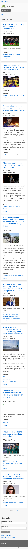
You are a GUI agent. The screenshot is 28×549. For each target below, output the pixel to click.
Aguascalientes (13, 381)
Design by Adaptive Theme (22, 547)
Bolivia (4, 461)
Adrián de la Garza (15, 318)
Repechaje (16, 461)
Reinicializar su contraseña (8, 537)
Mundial (5, 208)
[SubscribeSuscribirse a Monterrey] (2, 513)
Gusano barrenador (15, 421)
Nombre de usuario (6, 521)
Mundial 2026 (6, 275)
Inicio (2, 14)
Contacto (3, 543)
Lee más (5, 59)
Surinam (10, 461)
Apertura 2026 (7, 56)
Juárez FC (11, 54)
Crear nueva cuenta (6, 535)
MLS (18, 95)
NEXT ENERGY (7, 314)
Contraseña (4, 526)
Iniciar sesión (4, 1)
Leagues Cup (6, 97)
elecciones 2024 (13, 502)
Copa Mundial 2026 (8, 463)
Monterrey (5, 54)
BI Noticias (10, 6)
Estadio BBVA (18, 463)
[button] (6, 10)
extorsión (21, 502)
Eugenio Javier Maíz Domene (10, 316)
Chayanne (5, 206)
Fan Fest (21, 154)
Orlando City (12, 95)
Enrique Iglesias (7, 154)
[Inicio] (4, 6)
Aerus (4, 376)
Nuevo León (14, 275)
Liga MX (18, 54)
